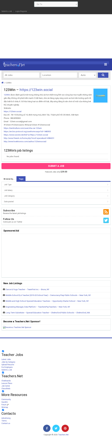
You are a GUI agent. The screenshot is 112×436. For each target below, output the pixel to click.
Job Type (7, 185)
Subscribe (9, 210)
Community (6, 399)
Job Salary (8, 190)
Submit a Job (6, 11)
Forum (4, 405)
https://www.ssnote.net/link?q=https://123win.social (26, 135)
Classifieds (5, 389)
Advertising (5, 418)
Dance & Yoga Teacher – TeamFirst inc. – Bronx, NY (27, 289)
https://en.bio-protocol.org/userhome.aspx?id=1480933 (27, 131)
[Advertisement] (56, 36)
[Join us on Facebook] (46, 429)
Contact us (5, 423)
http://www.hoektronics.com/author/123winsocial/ (25, 141)
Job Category (9, 196)
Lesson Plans (6, 383)
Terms (4, 421)
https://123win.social (36, 90)
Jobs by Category (8, 362)
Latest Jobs (6, 359)
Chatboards (6, 381)
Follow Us (8, 219)
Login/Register (21, 11)
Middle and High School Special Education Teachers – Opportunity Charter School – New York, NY (47, 301)
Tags (21, 179)
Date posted (9, 202)
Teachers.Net (63, 435)
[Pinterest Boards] (65, 429)
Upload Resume (7, 365)
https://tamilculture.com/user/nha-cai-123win (23, 128)
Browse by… (9, 179)
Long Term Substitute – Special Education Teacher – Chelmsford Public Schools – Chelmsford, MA (48, 313)
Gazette (4, 402)
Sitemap (4, 407)
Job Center (5, 386)
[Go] (103, 75)
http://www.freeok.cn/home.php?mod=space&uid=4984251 (29, 138)
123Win (7, 95)
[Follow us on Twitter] (56, 429)
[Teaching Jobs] (2, 83)
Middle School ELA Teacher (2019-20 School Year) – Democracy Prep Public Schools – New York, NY (48, 295)
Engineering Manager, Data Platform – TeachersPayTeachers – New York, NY (38, 307)
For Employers (7, 367)
